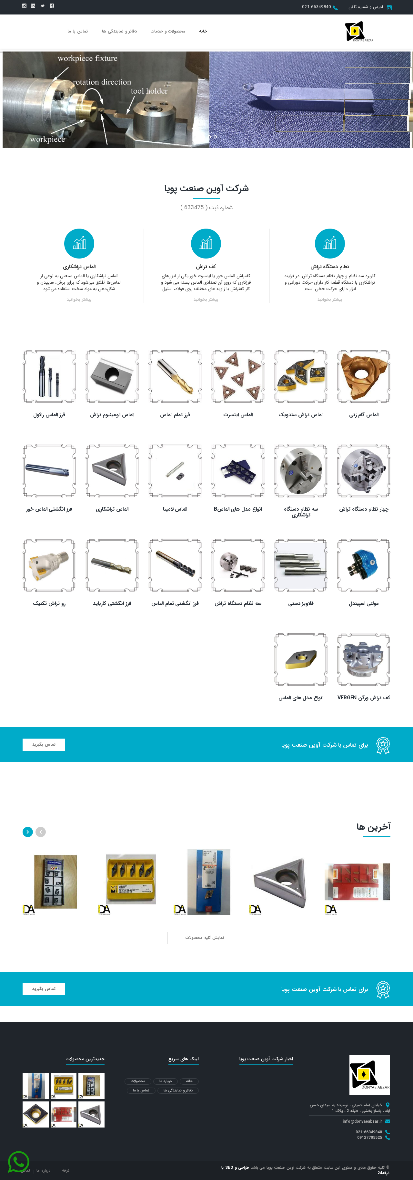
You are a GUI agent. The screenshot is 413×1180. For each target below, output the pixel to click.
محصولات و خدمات (168, 31)
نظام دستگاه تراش (329, 267)
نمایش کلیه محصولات (205, 937)
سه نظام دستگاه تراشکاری (301, 512)
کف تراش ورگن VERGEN (363, 698)
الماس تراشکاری (79, 267)
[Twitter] (42, 6)
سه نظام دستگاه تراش (238, 603)
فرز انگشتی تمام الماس (175, 603)
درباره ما (165, 1081)
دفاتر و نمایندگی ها (119, 31)
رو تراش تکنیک (49, 603)
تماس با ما (77, 31)
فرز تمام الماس (175, 415)
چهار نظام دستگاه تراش (363, 509)
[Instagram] (24, 6)
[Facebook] (51, 6)
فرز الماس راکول (49, 415)
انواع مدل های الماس (301, 698)
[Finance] (359, 31)
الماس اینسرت (238, 415)
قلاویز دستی (301, 603)
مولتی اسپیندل (364, 603)
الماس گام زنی (364, 415)
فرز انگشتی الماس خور (49, 509)
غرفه (65, 1170)
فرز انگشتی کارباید (112, 603)
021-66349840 (316, 7)
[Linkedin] (33, 6)
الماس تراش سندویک (300, 415)
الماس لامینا (175, 509)
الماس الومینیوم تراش (112, 415)
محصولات (138, 1081)
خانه (203, 31)
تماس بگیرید (43, 744)
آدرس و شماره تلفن (365, 7)
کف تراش (206, 267)
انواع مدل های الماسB (238, 509)
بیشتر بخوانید (329, 300)
